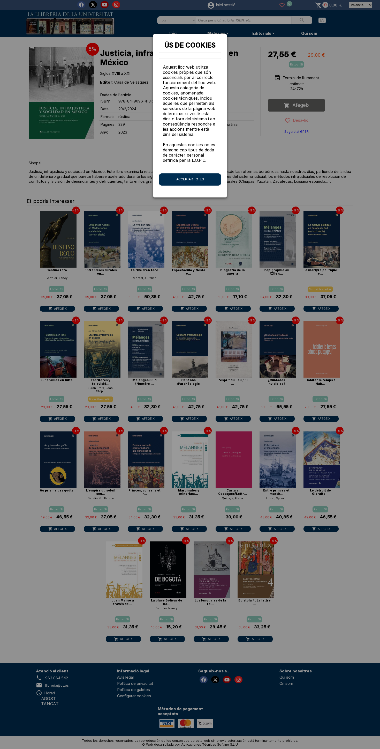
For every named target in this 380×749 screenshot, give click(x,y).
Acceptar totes (190, 179)
